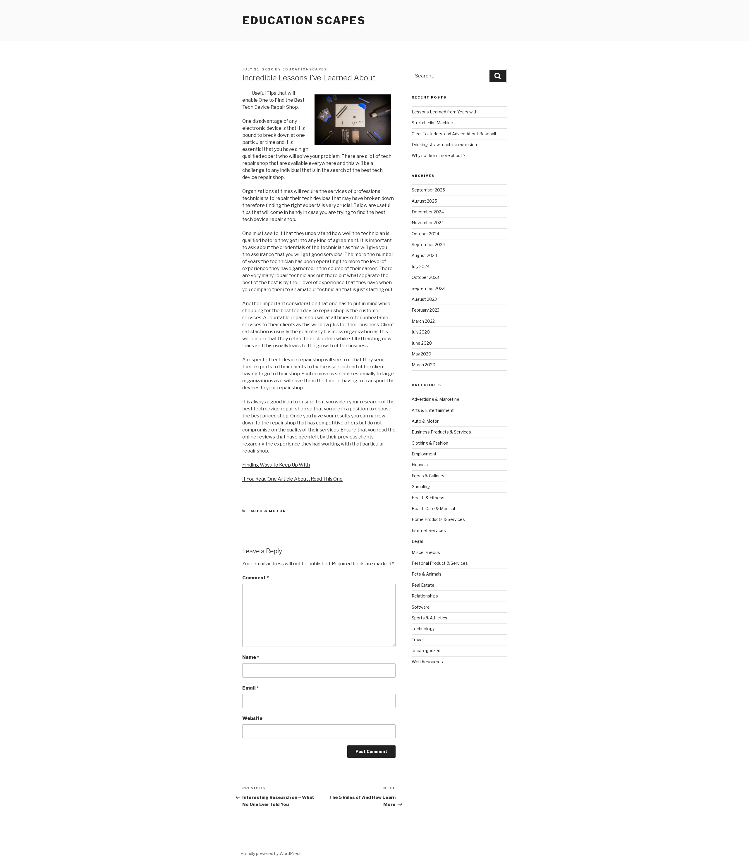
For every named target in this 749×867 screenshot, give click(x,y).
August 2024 (424, 255)
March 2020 (423, 364)
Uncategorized (426, 650)
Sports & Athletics (429, 617)
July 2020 (421, 331)
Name (250, 657)
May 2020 (421, 353)
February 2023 (425, 310)
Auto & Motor (268, 511)
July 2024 (421, 266)
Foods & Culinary (428, 475)
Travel (418, 639)
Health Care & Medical (433, 508)
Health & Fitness (428, 497)
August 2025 (424, 200)
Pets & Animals (427, 573)
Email (250, 688)
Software (421, 607)
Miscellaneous (426, 552)
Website (252, 718)
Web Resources (427, 661)
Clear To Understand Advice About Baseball (454, 133)
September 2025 (428, 189)
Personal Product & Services (440, 563)
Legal (417, 541)
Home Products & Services (438, 519)
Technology (423, 628)
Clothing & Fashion (430, 443)
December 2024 (428, 211)
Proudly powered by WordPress (271, 853)
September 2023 (428, 288)
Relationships (425, 595)
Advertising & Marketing (435, 399)
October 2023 (425, 277)
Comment (255, 578)
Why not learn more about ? (438, 155)
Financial (420, 464)
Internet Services (429, 530)
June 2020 (422, 343)
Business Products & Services (441, 431)
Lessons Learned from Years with (444, 111)
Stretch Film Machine (432, 122)
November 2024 (428, 222)
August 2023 (424, 299)
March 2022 (423, 321)
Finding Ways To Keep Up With (276, 465)
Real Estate (423, 585)
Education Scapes (304, 20)
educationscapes (304, 69)
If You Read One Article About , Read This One (292, 479)
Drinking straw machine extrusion (444, 144)
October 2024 (425, 233)
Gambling (421, 486)
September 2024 (428, 244)
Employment (424, 453)
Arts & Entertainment (433, 410)
